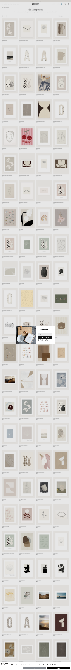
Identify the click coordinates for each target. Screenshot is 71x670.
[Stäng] (54, 327)
